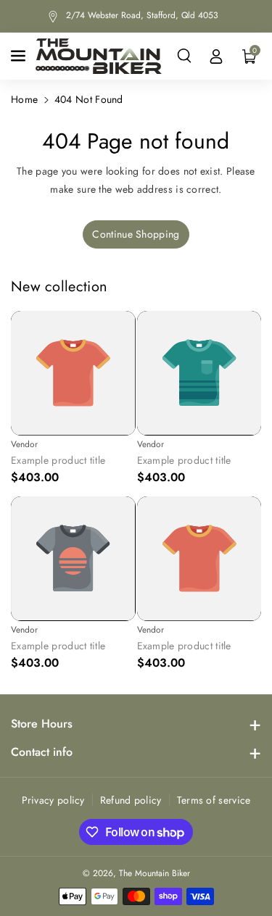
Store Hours (42, 723)
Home (24, 99)
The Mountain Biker (154, 873)
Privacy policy (53, 800)
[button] (19, 55)
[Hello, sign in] (216, 56)
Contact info (42, 752)
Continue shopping (135, 234)
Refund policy (131, 800)
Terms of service (214, 800)
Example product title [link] (58, 460)
